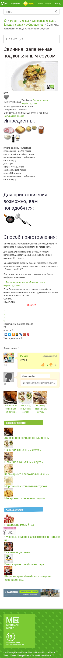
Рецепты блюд (19, 20)
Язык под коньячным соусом (25, 408)
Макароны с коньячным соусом (24, 498)
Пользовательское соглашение (29, 653)
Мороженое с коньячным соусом (25, 486)
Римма (24, 355)
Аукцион (15, 3)
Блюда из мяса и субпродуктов (24, 24)
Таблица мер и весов (14, 116)
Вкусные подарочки (17, 552)
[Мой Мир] (17, 334)
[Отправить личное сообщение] (5, 365)
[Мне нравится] (43, 365)
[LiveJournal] (21, 334)
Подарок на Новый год (19, 524)
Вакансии (46, 656)
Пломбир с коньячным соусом (41, 408)
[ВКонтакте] (6, 334)
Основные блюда (43, 20)
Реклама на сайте (31, 656)
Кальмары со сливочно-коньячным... (28, 474)
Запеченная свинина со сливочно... (11, 408)
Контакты (8, 653)
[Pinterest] (28, 334)
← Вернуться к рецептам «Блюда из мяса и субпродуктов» (24, 284)
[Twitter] (10, 334)
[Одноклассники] (13, 334)
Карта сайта (16, 656)
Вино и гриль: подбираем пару (24, 564)
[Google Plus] (24, 334)
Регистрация (44, 3)
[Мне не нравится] (51, 365)
